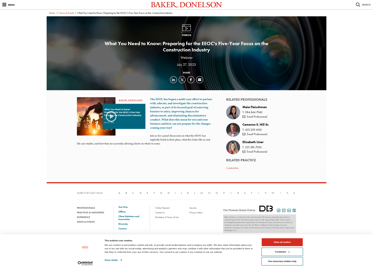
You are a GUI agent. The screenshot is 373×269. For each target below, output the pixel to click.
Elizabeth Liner (253, 142)
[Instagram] (283, 210)
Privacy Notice (195, 212)
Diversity (123, 224)
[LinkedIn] (173, 79)
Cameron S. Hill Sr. (255, 124)
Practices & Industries (90, 212)
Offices (122, 211)
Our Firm (123, 207)
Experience (83, 217)
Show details (111, 260)
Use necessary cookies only (282, 261)
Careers (122, 228)
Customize (280, 251)
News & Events (66, 13)
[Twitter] (182, 79)
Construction (232, 168)
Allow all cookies (282, 242)
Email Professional (256, 116)
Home (52, 13)
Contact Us (160, 212)
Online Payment (162, 207)
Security (192, 207)
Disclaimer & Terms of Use (167, 217)
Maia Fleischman (254, 107)
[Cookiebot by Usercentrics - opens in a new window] (85, 263)
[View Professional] (233, 112)
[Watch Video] (111, 116)
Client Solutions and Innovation (128, 218)
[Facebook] (190, 79)
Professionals (86, 207)
